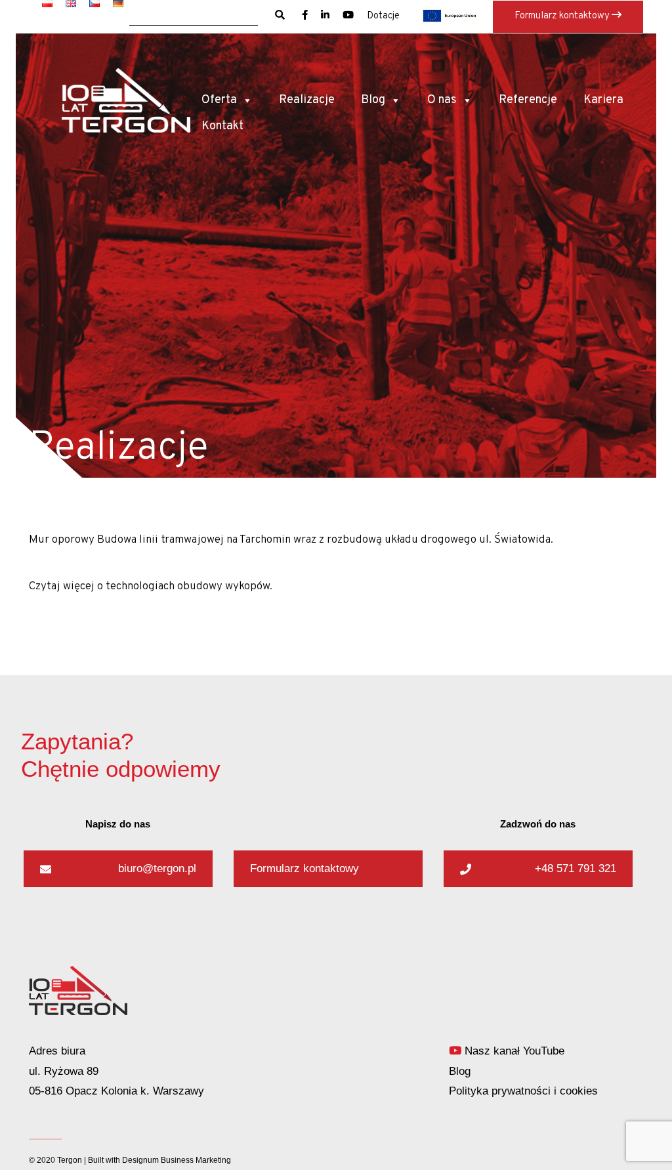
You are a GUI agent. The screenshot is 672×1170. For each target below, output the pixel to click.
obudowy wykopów (223, 586)
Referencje (528, 100)
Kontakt (222, 126)
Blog (373, 100)
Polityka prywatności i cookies (523, 1091)
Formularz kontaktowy (563, 16)
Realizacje (307, 100)
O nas (442, 100)
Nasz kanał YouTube (512, 1051)
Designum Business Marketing (176, 1160)
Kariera (603, 100)
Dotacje (383, 16)
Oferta (219, 100)
